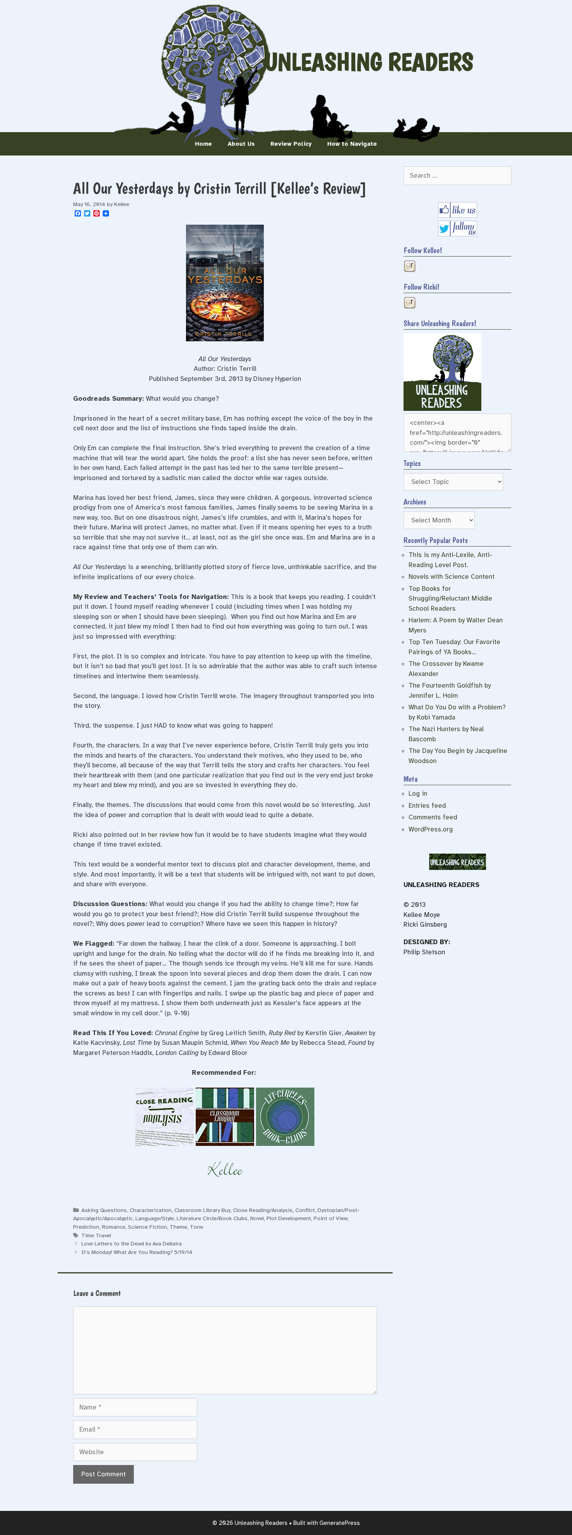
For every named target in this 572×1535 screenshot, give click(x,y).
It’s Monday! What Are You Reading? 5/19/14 (137, 1252)
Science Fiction (147, 1226)
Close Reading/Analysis (263, 1210)
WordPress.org (431, 829)
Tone (196, 1226)
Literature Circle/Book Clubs (212, 1218)
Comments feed (433, 817)
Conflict (305, 1210)
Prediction (86, 1226)
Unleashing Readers (369, 62)
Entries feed (427, 806)
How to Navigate (352, 143)
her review (163, 835)
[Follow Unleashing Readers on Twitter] (457, 234)
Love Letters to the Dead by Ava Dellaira (131, 1243)
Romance (113, 1226)
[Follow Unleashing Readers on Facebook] (457, 215)
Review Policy (291, 143)
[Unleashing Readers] (442, 409)
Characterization (151, 1210)
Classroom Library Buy (202, 1210)
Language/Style (154, 1218)
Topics (412, 463)
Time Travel (96, 1235)
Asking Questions (104, 1210)
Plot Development (289, 1218)
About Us (241, 143)
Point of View (330, 1218)
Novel (257, 1218)
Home (203, 143)
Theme (178, 1226)
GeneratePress (339, 1522)
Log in (418, 793)
